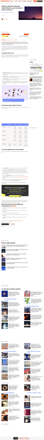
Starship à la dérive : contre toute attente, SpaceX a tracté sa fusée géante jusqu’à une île (36, 364)
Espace (36, 3)
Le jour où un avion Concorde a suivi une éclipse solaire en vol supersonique (35, 388)
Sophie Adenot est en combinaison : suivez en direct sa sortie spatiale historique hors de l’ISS (36, 346)
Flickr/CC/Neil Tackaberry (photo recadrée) (16, 220)
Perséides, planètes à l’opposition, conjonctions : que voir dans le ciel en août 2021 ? (17, 250)
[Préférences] (36, 1)
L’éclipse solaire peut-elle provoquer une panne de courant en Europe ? (36, 404)
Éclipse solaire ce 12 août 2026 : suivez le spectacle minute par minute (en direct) (14, 404)
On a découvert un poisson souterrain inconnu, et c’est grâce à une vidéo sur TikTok (14, 377)
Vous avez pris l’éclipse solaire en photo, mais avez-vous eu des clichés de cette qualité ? (14, 396)
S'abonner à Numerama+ (14, 196)
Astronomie (40, 3)
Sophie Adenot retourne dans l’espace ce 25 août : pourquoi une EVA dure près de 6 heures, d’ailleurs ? (14, 304)
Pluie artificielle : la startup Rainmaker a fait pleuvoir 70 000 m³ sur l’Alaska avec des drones (14, 319)
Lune (3, 226)
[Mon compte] (34, 1)
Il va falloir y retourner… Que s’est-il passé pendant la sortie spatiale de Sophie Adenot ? (14, 355)
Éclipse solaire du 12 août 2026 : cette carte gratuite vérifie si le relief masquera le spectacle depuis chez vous (36, 93)
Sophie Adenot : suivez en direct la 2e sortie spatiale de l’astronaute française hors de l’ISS (14, 326)
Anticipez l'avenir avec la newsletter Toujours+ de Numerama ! (34, 73)
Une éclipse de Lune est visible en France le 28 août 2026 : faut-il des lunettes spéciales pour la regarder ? (14, 294)
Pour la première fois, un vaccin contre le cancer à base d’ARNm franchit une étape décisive (14, 346)
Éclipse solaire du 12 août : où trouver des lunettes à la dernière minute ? (36, 89)
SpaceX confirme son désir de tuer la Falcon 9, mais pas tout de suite (36, 323)
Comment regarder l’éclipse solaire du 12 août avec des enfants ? (14, 410)
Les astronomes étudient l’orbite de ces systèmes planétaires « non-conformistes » (16, 254)
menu (11, 1)
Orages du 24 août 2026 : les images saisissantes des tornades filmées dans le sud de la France (36, 301)
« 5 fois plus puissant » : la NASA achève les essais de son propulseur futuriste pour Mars (36, 412)
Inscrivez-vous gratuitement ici (14, 202)
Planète (13, 206)
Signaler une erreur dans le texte (7, 222)
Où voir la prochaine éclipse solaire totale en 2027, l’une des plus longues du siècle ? (13, 388)
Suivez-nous (26, 34)
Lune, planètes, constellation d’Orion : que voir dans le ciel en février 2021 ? (17, 263)
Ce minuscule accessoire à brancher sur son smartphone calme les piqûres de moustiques (36, 378)
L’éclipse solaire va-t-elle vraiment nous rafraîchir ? (36, 397)
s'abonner (40, 1)
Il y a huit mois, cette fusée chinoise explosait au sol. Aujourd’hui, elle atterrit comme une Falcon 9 (14, 362)
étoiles (18, 47)
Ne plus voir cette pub (5, 32)
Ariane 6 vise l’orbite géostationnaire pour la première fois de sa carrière (14, 310)
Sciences (32, 3)
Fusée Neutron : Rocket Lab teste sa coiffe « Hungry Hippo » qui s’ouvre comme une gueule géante (36, 310)
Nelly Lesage (6, 19)
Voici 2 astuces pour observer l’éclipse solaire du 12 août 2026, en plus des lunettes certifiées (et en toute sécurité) (36, 85)
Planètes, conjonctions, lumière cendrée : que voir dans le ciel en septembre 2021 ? (16, 259)
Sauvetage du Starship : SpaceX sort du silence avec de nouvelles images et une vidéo (14, 369)
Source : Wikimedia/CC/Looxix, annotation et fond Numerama (12, 102)
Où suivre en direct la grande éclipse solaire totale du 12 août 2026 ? (36, 419)
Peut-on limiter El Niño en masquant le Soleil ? (10, 213)
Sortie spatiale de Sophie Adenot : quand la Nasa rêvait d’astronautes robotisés (36, 357)
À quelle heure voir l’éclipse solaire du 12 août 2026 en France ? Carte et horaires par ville (37, 80)
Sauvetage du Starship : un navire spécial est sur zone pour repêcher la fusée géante (36, 294)
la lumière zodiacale (8, 48)
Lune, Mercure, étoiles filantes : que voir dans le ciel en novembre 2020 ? (16, 268)
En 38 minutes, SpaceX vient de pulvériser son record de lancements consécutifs (36, 371)
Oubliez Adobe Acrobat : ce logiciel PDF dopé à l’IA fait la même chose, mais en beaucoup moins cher (17, 246)
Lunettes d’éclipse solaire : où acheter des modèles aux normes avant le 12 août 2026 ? (36, 97)
